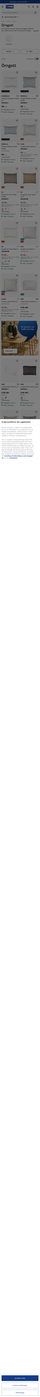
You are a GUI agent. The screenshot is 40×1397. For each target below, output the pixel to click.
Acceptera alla (20, 1378)
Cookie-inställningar (20, 1385)
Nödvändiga (20, 1393)
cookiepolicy (13, 458)
